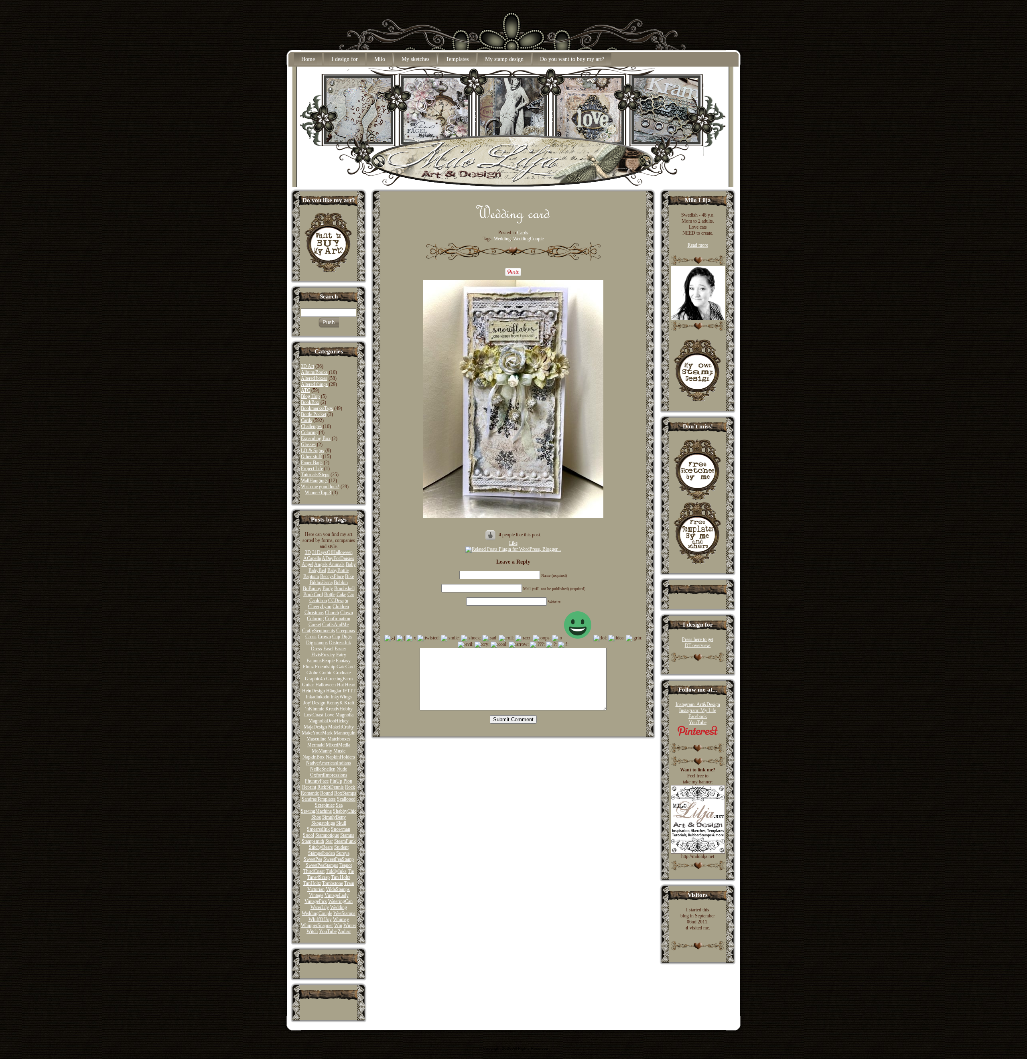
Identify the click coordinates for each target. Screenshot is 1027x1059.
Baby (351, 564)
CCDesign (338, 600)
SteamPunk (345, 841)
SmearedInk (318, 829)
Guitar (308, 685)
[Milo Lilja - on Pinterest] (698, 734)
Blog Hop (310, 396)
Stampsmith (313, 841)
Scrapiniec (325, 805)
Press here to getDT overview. (697, 642)
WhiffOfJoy (320, 919)
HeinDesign (313, 691)
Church (332, 612)
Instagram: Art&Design (698, 704)
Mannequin (344, 733)
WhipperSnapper (317, 925)
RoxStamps (345, 793)
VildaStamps (338, 889)
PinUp (336, 781)
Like (513, 543)
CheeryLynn (319, 606)
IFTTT (349, 691)
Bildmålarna (321, 582)
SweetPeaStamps (322, 865)
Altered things (314, 384)
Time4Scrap (318, 877)
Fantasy (343, 660)
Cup (336, 636)
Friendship (325, 666)
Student (341, 847)
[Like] (491, 535)
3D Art (307, 366)
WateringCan (340, 901)
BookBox (310, 402)
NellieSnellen (322, 769)
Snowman (340, 829)
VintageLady (337, 895)
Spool (308, 835)
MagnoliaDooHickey (329, 721)
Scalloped (346, 799)
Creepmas (345, 630)
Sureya (342, 853)
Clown (346, 612)
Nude (342, 769)
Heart (350, 685)
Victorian (316, 889)
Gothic (325, 673)
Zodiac (344, 931)
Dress (316, 648)
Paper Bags (312, 462)
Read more (698, 245)
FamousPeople (320, 660)
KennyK (335, 703)
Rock (350, 787)
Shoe (316, 817)
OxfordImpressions (328, 775)
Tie (351, 871)
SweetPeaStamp (338, 859)
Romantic (310, 793)
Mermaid (316, 745)
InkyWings (341, 697)
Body (328, 588)
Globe (312, 673)
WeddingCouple (317, 913)
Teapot (345, 865)
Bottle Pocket (313, 414)
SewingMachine (316, 811)
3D (308, 552)
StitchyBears (321, 847)
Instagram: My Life (697, 710)
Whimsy (341, 919)
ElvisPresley (323, 654)
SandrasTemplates (319, 799)
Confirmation (337, 618)
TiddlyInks (336, 871)
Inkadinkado (317, 697)
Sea (339, 805)
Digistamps (317, 642)
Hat (340, 685)
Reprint (309, 787)
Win (338, 925)
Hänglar (333, 691)
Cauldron (318, 600)
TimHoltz (312, 883)
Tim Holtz (340, 877)
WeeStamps (344, 913)
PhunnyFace (317, 781)
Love (329, 715)
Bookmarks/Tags (317, 408)
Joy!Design (314, 703)
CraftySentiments (318, 630)
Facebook (697, 716)
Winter (349, 925)
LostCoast (313, 715)
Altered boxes (314, 378)
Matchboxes (339, 739)
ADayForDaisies (338, 558)
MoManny (322, 751)
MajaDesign (315, 727)
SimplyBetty (334, 817)
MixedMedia (338, 745)
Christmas (314, 612)
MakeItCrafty (341, 727)
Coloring (309, 432)
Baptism (311, 576)
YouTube (328, 931)
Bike (349, 576)
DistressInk (340, 642)
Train (349, 883)
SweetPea (313, 859)
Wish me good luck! (320, 486)
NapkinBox (313, 757)
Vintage (316, 895)
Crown (324, 636)
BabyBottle (338, 570)
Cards (306, 420)
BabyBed (317, 570)
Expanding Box (316, 438)
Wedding (338, 907)
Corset (315, 624)
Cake (341, 594)
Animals (337, 564)
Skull (341, 823)
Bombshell (344, 588)
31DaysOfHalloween (332, 552)
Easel (328, 648)
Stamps (347, 835)
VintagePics (315, 901)
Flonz (308, 666)
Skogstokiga (323, 823)
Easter (340, 648)
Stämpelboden (321, 853)
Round (326, 793)
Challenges (311, 426)
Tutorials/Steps (315, 474)
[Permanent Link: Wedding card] (513, 221)
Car (350, 594)
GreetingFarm (339, 679)
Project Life (312, 468)
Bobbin (341, 582)
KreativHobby (339, 709)
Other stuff (311, 456)
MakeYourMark (317, 733)
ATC (305, 390)
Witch (312, 931)
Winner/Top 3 (318, 492)
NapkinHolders (340, 757)
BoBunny (312, 588)
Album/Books (314, 372)
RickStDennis (330, 787)
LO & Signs (312, 450)
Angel (307, 564)
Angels (321, 564)
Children (341, 606)
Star (329, 841)
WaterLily (320, 907)
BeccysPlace (332, 576)
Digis (346, 636)
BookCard (313, 594)
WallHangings (314, 480)
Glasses (308, 444)
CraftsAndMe (335, 624)
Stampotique (327, 835)
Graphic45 (315, 679)
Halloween (325, 685)
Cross (311, 636)
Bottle (329, 594)
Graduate (342, 673)
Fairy (341, 654)
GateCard (346, 666)
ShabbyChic (344, 811)
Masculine (316, 739)
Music (339, 751)
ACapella (312, 558)
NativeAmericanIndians (328, 763)
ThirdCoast (314, 871)
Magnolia (344, 715)
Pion (347, 781)
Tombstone (332, 883)
